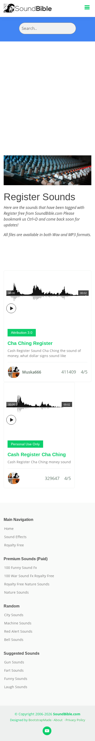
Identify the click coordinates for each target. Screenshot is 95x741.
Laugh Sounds (15, 687)
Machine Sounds (17, 623)
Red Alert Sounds (18, 631)
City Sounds (13, 615)
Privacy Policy (75, 720)
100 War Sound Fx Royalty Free (29, 576)
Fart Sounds (14, 670)
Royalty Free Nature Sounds (26, 584)
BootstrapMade (39, 720)
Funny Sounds (15, 678)
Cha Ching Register (30, 343)
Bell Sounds (13, 639)
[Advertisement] (47, 91)
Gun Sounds (14, 662)
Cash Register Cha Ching (37, 454)
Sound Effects (15, 537)
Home (9, 528)
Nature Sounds (16, 592)
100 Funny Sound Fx (20, 567)
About (58, 720)
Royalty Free (14, 545)
